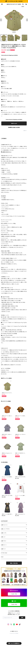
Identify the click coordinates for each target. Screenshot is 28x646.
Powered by (12, 633)
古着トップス (3, 532)
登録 (22, 617)
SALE (2, 556)
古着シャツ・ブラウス (5, 528)
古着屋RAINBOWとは (6, 152)
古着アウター (4, 540)
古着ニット (3, 536)
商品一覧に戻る (14, 563)
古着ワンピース (4, 524)
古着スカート (4, 544)
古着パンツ (3, 548)
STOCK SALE (4, 552)
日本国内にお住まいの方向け (14, 127)
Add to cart (14, 123)
